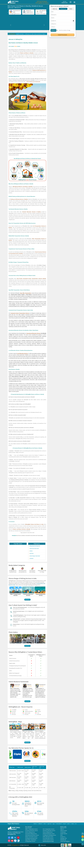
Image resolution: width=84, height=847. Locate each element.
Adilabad (31, 558)
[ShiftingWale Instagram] (9, 840)
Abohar (31, 550)
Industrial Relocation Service (48, 833)
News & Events (64, 830)
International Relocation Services (32, 835)
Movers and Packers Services (31, 836)
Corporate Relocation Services (32, 830)
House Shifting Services (48, 832)
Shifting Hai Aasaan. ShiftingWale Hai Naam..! (42, 2)
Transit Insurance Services (48, 839)
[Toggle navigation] (74, 2)
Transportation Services (30, 841)
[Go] (82, 844)
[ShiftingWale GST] (18, 840)
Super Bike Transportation (31, 839)
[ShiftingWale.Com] (14, 828)
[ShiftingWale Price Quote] (82, 833)
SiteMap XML (63, 839)
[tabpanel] (62, 23)
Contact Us (63, 836)
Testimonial (63, 832)
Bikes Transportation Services (32, 829)
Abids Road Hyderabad (34, 548)
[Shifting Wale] (13, 2)
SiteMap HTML (64, 838)
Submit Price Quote (62, 35)
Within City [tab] (55, 8)
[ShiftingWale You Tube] (12, 840)
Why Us (62, 829)
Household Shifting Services (31, 833)
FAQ (62, 835)
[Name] (15, 639)
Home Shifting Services (30, 832)
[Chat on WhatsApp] (70, 2)
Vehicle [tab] (70, 8)
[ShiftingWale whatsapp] (82, 839)
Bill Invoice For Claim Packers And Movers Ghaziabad (34, 33)
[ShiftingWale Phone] (82, 836)
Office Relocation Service (48, 836)
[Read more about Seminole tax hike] (62, 845)
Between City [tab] (63, 8)
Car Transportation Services (48, 829)
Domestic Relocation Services (49, 830)
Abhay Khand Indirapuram (35, 546)
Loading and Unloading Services (49, 835)
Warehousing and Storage (48, 841)
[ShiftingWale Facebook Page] (9, 837)
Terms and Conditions (65, 841)
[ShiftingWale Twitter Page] (12, 837)
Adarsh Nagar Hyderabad (35, 555)
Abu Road (31, 553)
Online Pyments (64, 833)
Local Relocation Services (48, 838)
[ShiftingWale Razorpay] (15, 840)
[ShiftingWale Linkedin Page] (15, 837)
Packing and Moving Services (31, 838)
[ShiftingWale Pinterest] (18, 837)
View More (27, 599)
